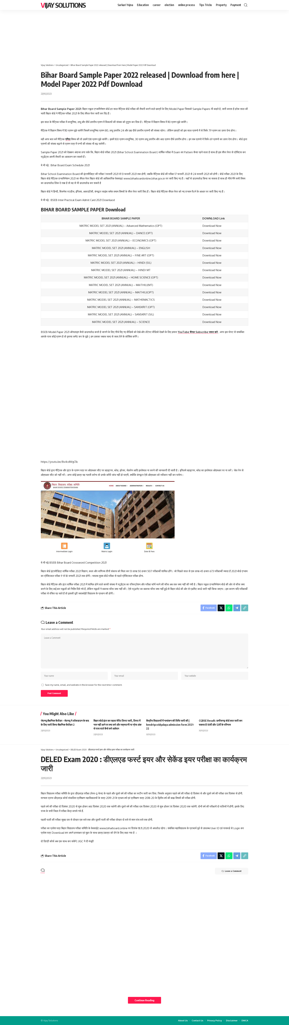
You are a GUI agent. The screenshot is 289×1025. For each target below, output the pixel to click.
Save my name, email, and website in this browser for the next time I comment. (83, 685)
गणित (67, 139)
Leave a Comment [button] (233, 871)
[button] (245, 5)
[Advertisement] (144, 35)
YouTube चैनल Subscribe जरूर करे (198, 332)
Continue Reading (144, 1000)
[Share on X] (221, 608)
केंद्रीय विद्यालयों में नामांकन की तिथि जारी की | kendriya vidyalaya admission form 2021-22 (170, 724)
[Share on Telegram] (236, 608)
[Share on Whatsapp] (228, 608)
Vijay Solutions (63, 5)
